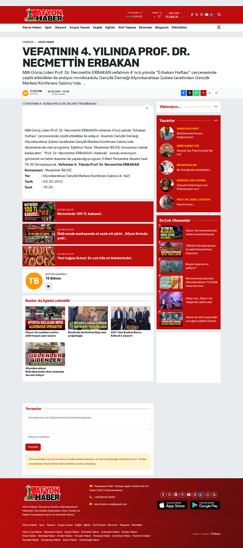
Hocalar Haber (83, 535)
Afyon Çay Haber (32, 532)
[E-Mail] (48, 286)
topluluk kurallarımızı (58, 459)
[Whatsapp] (208, 495)
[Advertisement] (189, 357)
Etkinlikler (179, 27)
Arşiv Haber (46, 42)
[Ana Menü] (219, 27)
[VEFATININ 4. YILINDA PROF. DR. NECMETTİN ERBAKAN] (88, 104)
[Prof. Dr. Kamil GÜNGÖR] (167, 202)
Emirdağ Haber (46, 535)
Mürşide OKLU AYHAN (191, 180)
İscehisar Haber (122, 535)
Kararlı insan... (186, 204)
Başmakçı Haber (53, 532)
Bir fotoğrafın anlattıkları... (194, 170)
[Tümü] (216, 106)
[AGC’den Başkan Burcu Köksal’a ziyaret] (130, 318)
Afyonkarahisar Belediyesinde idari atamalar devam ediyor (44, 371)
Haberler (28, 42)
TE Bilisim (53, 278)
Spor (48, 27)
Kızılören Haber (141, 535)
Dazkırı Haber (129, 532)
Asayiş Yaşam (79, 27)
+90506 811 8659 (104, 497)
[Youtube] (189, 495)
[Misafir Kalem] (167, 167)
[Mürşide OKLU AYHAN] (167, 184)
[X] (169, 495)
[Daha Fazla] (203, 93)
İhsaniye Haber (102, 535)
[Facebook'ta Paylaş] (183, 93)
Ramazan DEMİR (188, 128)
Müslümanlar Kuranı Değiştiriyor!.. (190, 135)
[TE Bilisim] (34, 280)
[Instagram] (182, 495)
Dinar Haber (29, 535)
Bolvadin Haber (90, 532)
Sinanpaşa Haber (51, 540)
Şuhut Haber (70, 540)
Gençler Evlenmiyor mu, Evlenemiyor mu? (192, 187)
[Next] (201, 495)
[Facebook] (163, 495)
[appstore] (172, 505)
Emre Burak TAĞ (188, 146)
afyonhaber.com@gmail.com (110, 504)
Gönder (33, 447)
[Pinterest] (176, 495)
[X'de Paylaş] (190, 93)
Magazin (162, 27)
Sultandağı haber (89, 540)
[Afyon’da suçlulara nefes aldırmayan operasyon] (45, 318)
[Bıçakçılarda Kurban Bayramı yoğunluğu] (88, 318)
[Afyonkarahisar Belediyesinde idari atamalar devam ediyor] (45, 353)
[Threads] (195, 495)
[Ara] (219, 15)
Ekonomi (145, 27)
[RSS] (214, 495)
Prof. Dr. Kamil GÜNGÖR (193, 199)
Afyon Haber (32, 27)
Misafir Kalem (187, 165)
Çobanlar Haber (110, 532)
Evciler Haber (65, 535)
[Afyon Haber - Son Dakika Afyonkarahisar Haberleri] (43, 15)
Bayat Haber (72, 532)
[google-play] (205, 505)
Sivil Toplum (127, 27)
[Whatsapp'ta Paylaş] (196, 93)
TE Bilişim (215, 534)
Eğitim (110, 27)
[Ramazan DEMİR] (167, 133)
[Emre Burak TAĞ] (167, 150)
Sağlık (97, 27)
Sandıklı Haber (30, 540)
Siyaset (60, 27)
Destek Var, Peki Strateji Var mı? (195, 152)
